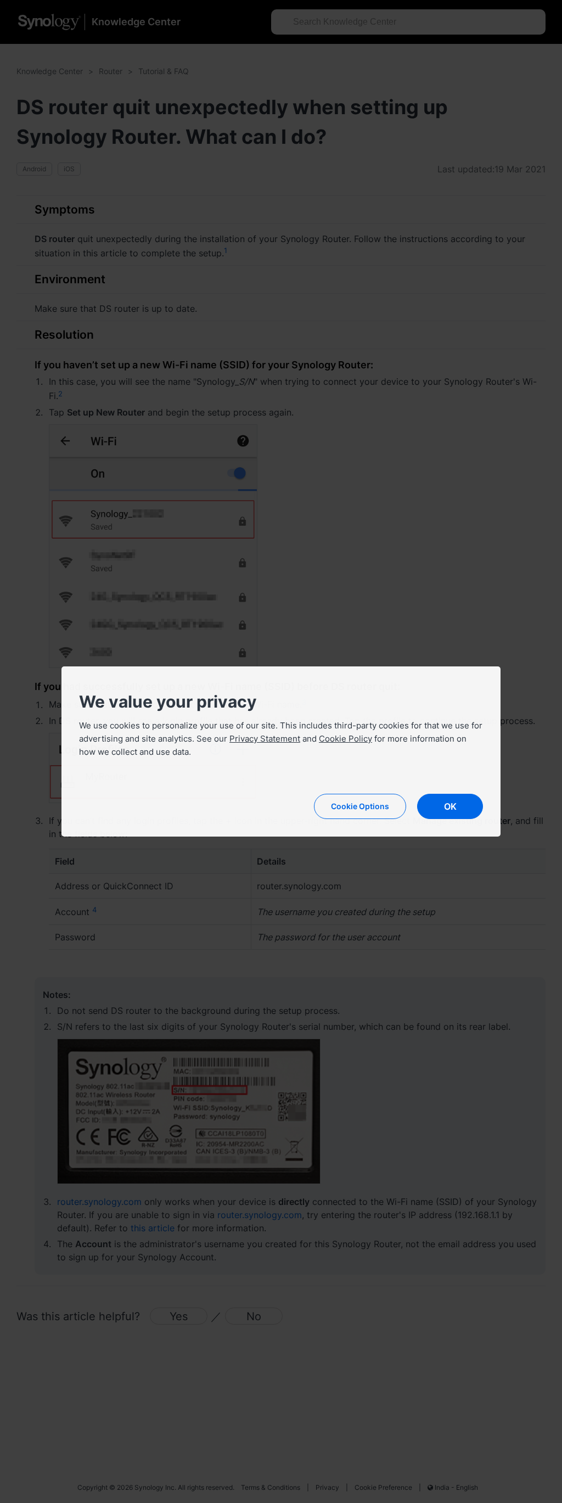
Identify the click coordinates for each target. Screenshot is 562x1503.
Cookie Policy (345, 738)
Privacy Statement (264, 738)
